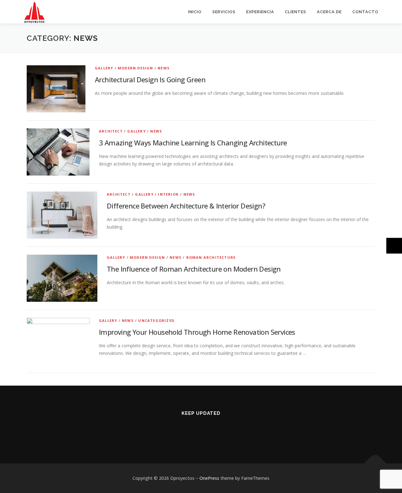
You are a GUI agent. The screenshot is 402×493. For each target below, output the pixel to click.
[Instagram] (193, 430)
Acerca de (329, 11)
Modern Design (135, 68)
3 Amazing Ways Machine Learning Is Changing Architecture (193, 142)
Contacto (365, 11)
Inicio (195, 11)
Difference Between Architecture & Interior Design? (186, 205)
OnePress (209, 478)
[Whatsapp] (208, 430)
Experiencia (260, 11)
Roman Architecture (211, 257)
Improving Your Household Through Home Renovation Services (197, 332)
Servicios (224, 11)
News (164, 68)
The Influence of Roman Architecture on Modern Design (194, 269)
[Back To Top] (375, 463)
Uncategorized (156, 320)
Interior (168, 194)
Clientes (295, 11)
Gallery (104, 68)
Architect (111, 131)
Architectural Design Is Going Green (150, 79)
